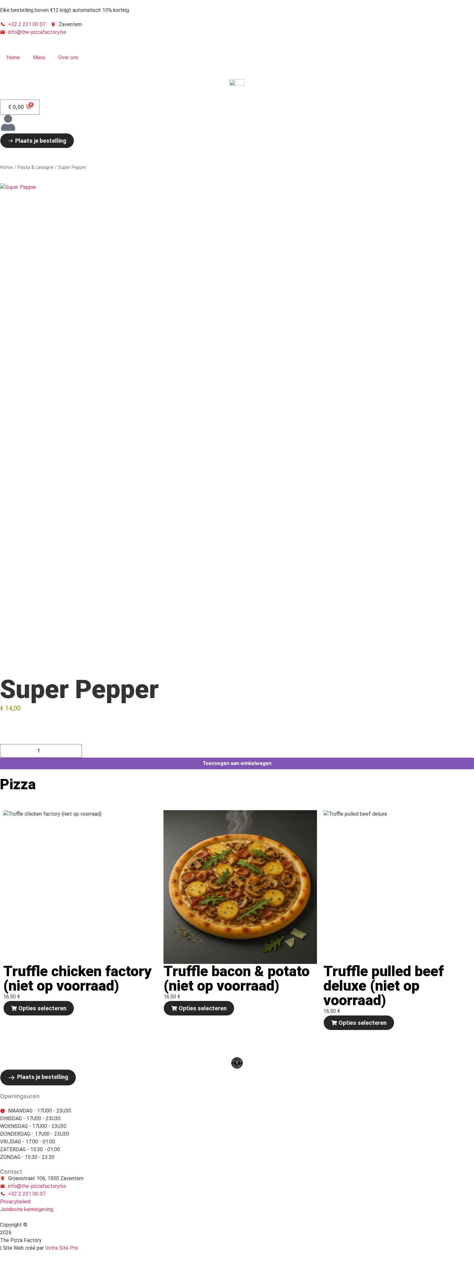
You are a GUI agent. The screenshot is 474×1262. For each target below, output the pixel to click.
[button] (38, 1008)
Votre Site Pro (61, 1248)
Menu (39, 57)
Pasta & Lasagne (35, 167)
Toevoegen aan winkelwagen (237, 763)
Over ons (68, 57)
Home (13, 57)
